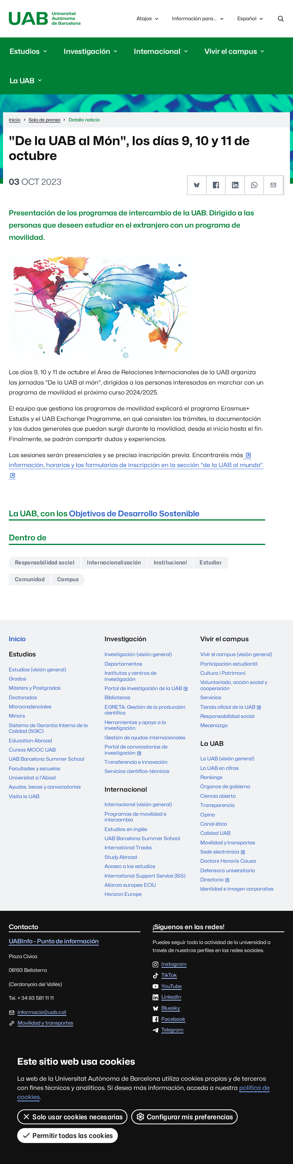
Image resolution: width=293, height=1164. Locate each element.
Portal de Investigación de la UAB (146, 689)
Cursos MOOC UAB (32, 750)
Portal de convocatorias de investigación (136, 751)
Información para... (194, 18)
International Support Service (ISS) (145, 876)
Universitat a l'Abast (32, 777)
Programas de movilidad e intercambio (135, 817)
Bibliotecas (117, 697)
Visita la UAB (24, 796)
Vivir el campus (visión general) (236, 654)
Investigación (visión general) (138, 654)
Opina (207, 815)
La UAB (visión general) (227, 758)
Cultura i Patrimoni (222, 673)
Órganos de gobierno (225, 786)
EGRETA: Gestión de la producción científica (145, 710)
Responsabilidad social (44, 562)
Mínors (17, 716)
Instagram (174, 964)
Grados (17, 679)
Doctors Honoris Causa (228, 861)
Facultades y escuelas (34, 768)
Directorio (216, 880)
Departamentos (123, 664)
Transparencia (217, 805)
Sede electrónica (224, 852)
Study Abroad (121, 857)
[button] (197, 185)
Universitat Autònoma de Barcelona (44, 19)
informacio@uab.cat (42, 1012)
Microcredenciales (30, 706)
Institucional (170, 562)
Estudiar (211, 562)
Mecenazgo (214, 725)
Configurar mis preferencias (190, 1117)
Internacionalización (114, 562)
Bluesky (170, 1008)
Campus (68, 579)
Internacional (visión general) (138, 804)
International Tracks (128, 847)
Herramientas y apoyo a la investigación (135, 725)
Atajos (144, 18)
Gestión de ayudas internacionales (145, 737)
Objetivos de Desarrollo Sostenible (134, 513)
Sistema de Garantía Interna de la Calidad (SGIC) (48, 728)
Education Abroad (30, 740)
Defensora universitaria (227, 870)
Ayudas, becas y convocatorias (45, 787)
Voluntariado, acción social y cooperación (233, 685)
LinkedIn (171, 997)
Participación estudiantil (229, 664)
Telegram (172, 1030)
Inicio (17, 639)
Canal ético (213, 824)
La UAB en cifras (219, 768)
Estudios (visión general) (37, 669)
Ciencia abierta (218, 796)
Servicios (210, 697)
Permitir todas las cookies (72, 1136)
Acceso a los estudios (130, 866)
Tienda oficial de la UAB (232, 707)
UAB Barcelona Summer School (46, 759)
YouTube (171, 986)
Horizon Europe (123, 894)
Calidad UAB (215, 833)
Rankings (211, 777)
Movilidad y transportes (227, 842)
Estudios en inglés (126, 829)
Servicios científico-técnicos (137, 771)
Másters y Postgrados (35, 688)
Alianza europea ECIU (130, 885)
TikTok (169, 975)
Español (246, 20)
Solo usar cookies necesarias (77, 1117)
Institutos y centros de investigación (130, 676)
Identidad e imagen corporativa (237, 889)
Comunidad (30, 579)
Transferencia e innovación (136, 762)
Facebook (173, 1019)
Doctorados (23, 697)
